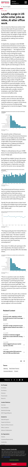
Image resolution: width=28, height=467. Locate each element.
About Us (3, 398)
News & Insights (6, 6)
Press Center (4, 395)
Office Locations (5, 427)
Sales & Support (5, 419)
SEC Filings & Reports (6, 413)
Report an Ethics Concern (7, 425)
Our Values (3, 387)
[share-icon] (24, 361)
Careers (3, 436)
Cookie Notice (6, 457)
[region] (14, 456)
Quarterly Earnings (5, 410)
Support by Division (5, 422)
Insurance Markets (8, 371)
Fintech (16, 371)
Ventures (3, 393)
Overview (3, 405)
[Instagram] (17, 380)
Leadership (4, 442)
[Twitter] (11, 380)
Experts (3, 444)
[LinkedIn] (22, 380)
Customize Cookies (14, 460)
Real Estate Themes (14, 368)
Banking (6, 368)
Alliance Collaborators (6, 430)
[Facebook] (14, 380)
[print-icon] (21, 361)
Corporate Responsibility (7, 439)
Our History (3, 390)
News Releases (5, 407)
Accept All (13, 464)
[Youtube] (19, 380)
